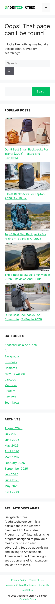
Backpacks (12, 356)
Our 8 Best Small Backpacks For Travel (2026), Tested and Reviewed (26, 154)
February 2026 (15, 463)
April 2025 (12, 491)
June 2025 (12, 480)
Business (11, 362)
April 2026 (12, 451)
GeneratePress (27, 599)
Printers (10, 391)
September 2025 (16, 468)
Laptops (10, 379)
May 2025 (12, 486)
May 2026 (12, 445)
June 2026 (12, 440)
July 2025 (11, 474)
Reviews (10, 397)
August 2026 (13, 428)
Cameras (11, 368)
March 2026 (13, 457)
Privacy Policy (18, 580)
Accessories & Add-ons (21, 345)
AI (6, 350)
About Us (44, 585)
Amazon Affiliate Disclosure (21, 585)
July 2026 (11, 434)
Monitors (11, 385)
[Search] (9, 71)
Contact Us (27, 590)
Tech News (12, 402)
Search (41, 91)
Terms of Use (36, 580)
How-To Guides (15, 373)
